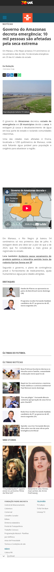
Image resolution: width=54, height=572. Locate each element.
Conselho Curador (11, 516)
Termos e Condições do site (15, 544)
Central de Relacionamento (15, 505)
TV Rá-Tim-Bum (42, 508)
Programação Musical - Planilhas (17, 533)
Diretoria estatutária (12, 523)
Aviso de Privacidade (12, 540)
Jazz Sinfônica (10, 537)
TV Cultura (28, 17)
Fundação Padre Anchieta (16, 501)
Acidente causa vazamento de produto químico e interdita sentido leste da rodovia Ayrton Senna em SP (27, 259)
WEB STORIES (9, 440)
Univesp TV (41, 512)
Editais (7, 519)
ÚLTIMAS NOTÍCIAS (13, 362)
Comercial (8, 512)
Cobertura (8, 508)
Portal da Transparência (14, 526)
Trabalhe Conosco (11, 530)
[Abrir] (5, 18)
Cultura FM (8, 552)
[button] (4, 75)
